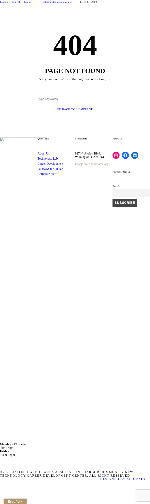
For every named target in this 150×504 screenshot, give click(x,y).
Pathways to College (50, 168)
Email (115, 186)
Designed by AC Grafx (123, 479)
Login (27, 1)
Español (4, 1)
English (16, 1)
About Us (44, 153)
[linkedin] (144, 1)
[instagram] (149, 1)
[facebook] (138, 1)
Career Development (50, 163)
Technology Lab (48, 158)
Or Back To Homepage (75, 109)
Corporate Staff (47, 173)
